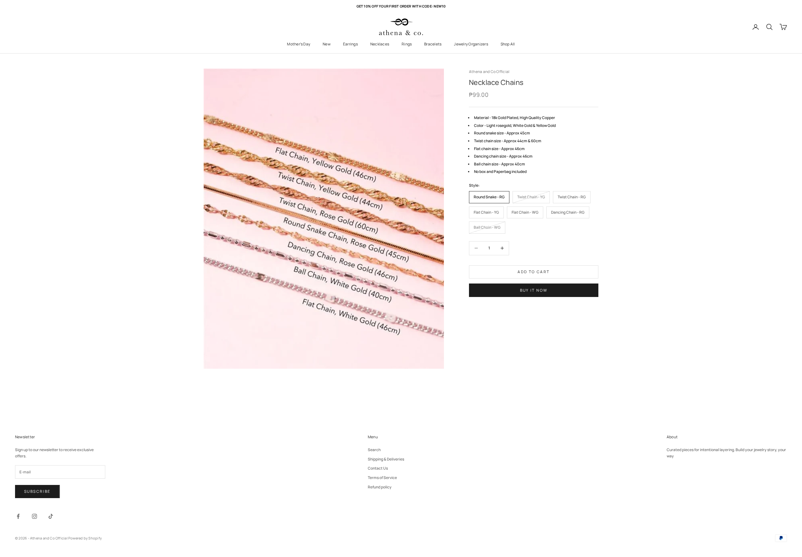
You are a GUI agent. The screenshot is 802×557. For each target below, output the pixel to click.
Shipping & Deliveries (386, 459)
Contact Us (378, 468)
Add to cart (533, 271)
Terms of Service (382, 477)
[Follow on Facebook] (18, 516)
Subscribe (37, 491)
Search (374, 449)
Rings (407, 44)
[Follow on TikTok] (51, 516)
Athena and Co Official (489, 71)
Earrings (350, 44)
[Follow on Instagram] (34, 516)
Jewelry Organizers (471, 44)
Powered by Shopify (85, 538)
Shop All (508, 44)
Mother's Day (298, 44)
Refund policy (380, 487)
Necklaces (379, 44)
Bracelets (432, 44)
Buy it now (534, 290)
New (327, 44)
